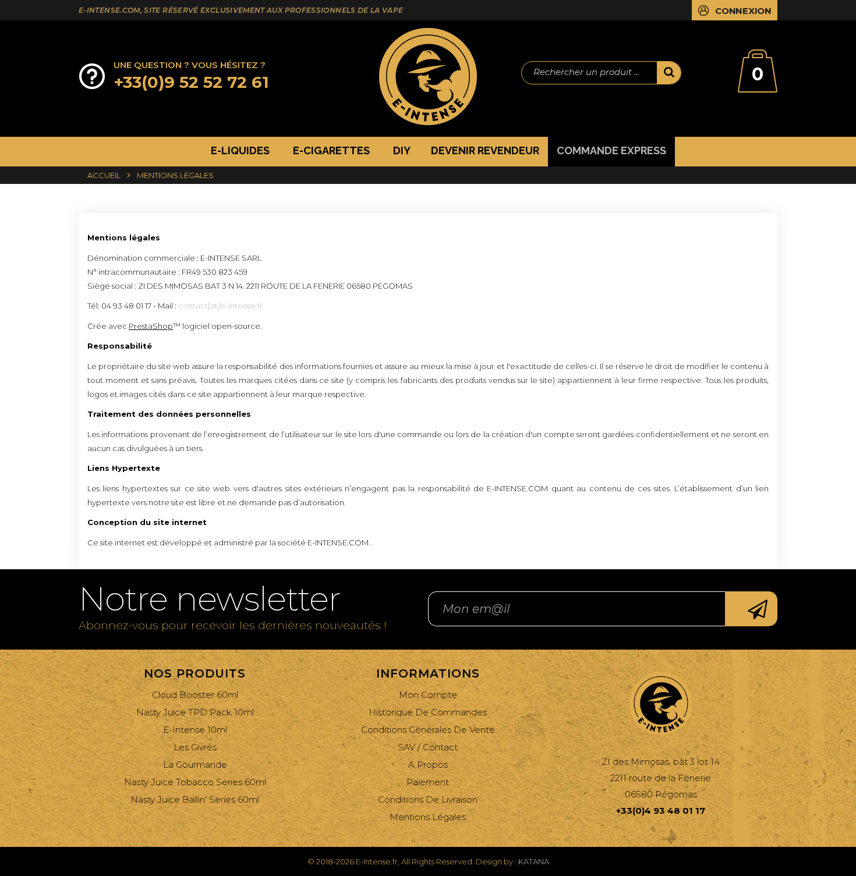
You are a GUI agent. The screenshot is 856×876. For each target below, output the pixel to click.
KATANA (533, 861)
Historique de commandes (428, 712)
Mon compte (428, 694)
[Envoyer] (751, 608)
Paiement (427, 782)
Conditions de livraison (427, 799)
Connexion (743, 10)
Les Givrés (195, 747)
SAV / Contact (428, 747)
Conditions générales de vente (428, 729)
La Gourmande (195, 764)
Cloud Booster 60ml (195, 694)
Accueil (104, 175)
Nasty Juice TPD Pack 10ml (195, 712)
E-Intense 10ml (195, 729)
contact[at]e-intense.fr (220, 305)
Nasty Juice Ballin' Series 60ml (194, 799)
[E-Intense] (428, 76)
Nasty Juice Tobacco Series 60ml (195, 782)
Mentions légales (428, 816)
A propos (428, 764)
